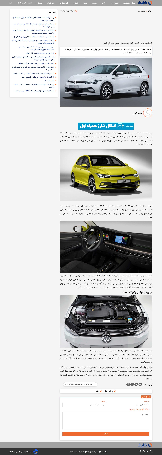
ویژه (98, 391)
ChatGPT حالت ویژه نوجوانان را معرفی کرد (38, 77)
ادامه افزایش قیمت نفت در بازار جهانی (39, 53)
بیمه (85, 3)
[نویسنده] (147, 113)
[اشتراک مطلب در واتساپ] (128, 384)
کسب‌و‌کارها (64, 3)
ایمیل (103, 401)
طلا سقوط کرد (49, 80)
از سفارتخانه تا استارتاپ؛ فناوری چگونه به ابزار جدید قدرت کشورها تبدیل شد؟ (33, 19)
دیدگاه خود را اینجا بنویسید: (139, 409)
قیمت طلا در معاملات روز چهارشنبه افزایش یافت (36, 63)
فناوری (115, 3)
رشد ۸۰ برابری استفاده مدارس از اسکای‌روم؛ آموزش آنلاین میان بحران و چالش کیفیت (33, 58)
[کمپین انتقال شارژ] (106, 126)
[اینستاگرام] (140, 451)
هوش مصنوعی (129, 3)
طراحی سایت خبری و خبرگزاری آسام (21, 451)
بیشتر (39, 3)
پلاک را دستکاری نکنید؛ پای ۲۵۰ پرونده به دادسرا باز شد (33, 73)
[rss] (151, 451)
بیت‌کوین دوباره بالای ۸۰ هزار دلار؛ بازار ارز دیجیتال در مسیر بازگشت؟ (34, 25)
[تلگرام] (140, 385)
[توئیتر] (136, 385)
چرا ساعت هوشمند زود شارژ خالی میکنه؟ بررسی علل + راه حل (34, 86)
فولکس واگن (109, 391)
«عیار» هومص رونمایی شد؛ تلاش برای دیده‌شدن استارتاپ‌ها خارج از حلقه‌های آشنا (36, 48)
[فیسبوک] (132, 385)
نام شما (146, 401)
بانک (104, 3)
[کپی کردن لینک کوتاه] (79, 384)
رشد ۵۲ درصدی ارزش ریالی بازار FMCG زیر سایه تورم (34, 91)
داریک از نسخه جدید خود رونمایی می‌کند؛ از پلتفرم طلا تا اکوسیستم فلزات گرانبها (33, 42)
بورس (94, 3)
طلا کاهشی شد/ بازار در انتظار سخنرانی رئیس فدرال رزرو (33, 36)
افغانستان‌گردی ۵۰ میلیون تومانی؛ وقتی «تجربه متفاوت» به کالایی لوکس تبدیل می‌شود (34, 32)
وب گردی (50, 3)
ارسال (106, 434)
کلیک (76, 451)
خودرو (76, 3)
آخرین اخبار (52, 12)
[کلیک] (145, 3)
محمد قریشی (137, 113)
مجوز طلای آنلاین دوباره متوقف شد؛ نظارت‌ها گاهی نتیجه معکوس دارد (33, 68)
